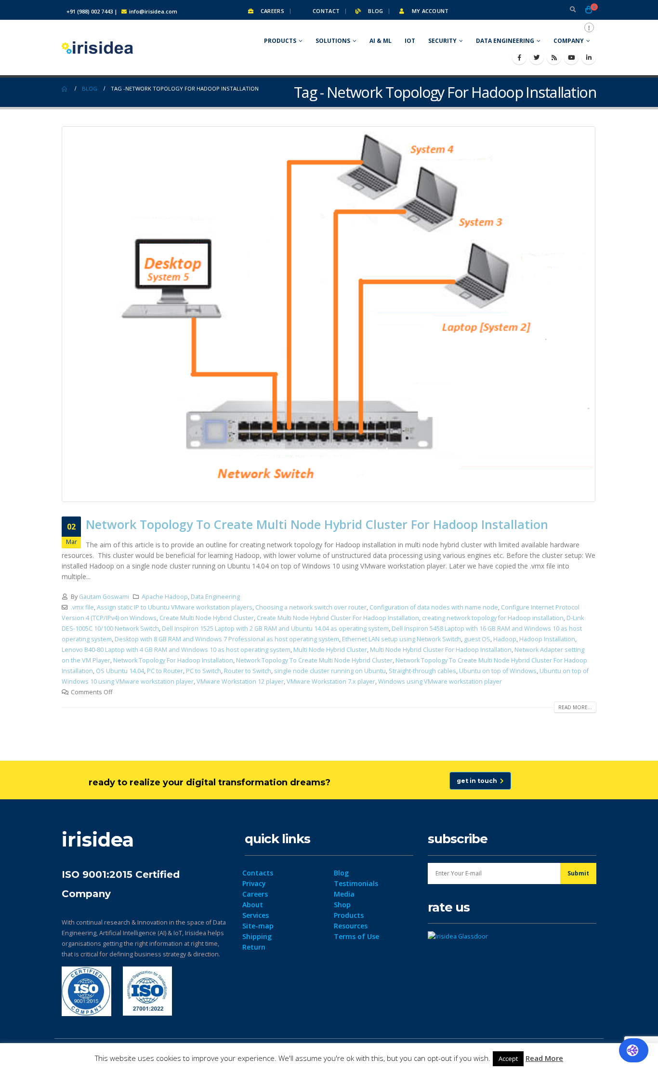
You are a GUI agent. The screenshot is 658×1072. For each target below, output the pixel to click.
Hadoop (504, 639)
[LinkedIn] (588, 57)
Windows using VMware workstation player (440, 681)
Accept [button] (508, 1058)
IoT (410, 41)
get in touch (478, 780)
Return (253, 947)
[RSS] (554, 57)
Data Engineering (505, 41)
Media (344, 894)
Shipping (257, 936)
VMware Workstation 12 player (240, 681)
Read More (544, 1058)
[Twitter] (536, 57)
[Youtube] (571, 57)
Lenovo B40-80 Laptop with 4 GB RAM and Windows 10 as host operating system (176, 650)
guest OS (477, 639)
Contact (325, 10)
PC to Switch (203, 671)
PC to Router (165, 671)
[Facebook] (519, 57)
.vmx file (82, 607)
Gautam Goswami (104, 597)
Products (280, 41)
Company (568, 41)
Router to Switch (247, 671)
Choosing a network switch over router (311, 607)
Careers (271, 10)
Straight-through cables (422, 671)
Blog (375, 10)
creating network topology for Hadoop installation (493, 618)
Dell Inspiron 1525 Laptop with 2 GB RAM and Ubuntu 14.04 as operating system (275, 628)
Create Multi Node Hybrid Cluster (206, 618)
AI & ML (380, 41)
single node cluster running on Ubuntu (330, 671)
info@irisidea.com (153, 11)
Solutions (333, 41)
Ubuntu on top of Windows (498, 671)
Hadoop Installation (547, 639)
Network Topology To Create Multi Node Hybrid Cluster (314, 660)
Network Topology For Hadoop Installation (173, 660)
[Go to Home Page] (65, 88)
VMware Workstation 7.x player (331, 681)
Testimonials (356, 883)
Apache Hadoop (165, 597)
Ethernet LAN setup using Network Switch (401, 639)
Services (255, 915)
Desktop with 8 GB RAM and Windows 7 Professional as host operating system (227, 639)
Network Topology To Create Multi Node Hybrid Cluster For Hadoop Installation (317, 524)
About (252, 904)
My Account (429, 10)
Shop (342, 904)
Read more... (575, 707)
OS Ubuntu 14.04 (120, 671)
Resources (351, 925)
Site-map (258, 925)
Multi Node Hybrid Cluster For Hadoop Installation (441, 650)
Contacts (257, 872)
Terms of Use (356, 936)
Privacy (254, 883)
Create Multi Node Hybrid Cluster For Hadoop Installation (338, 618)
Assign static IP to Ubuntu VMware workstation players (174, 607)
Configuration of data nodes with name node (433, 607)
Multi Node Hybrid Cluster (330, 650)
